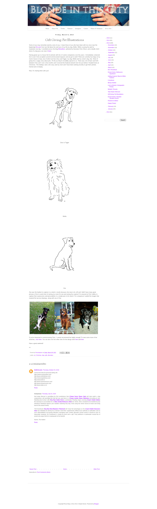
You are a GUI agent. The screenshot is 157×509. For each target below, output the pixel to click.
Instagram (78, 28)
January (110, 109)
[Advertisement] (68, 461)
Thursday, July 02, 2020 (49, 394)
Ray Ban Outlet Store (57, 400)
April (109, 65)
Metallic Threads (112, 89)
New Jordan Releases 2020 (63, 402)
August (110, 55)
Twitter (63, 28)
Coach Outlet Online (93, 400)
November (111, 47)
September (111, 52)
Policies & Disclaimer (96, 28)
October (110, 50)
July (109, 57)
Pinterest (69, 28)
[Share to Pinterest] (69, 353)
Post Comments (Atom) (43, 472)
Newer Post (33, 469)
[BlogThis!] (63, 353)
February (111, 106)
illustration (50, 355)
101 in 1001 (108, 28)
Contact (86, 28)
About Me (55, 28)
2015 (108, 38)
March (110, 67)
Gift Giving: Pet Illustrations (115, 94)
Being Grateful (112, 82)
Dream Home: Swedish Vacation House (114, 97)
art (34, 355)
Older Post (97, 469)
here (49, 51)
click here (39, 339)
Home (47, 28)
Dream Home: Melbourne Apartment (115, 72)
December (111, 45)
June (109, 60)
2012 (108, 112)
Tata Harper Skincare (114, 92)
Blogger (96, 504)
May (109, 62)
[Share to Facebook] (67, 353)
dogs (43, 355)
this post (38, 47)
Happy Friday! (112, 103)
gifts (46, 355)
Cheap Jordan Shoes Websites (79, 398)
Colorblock (111, 80)
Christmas (38, 355)
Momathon (61, 49)
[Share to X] (65, 353)
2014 (108, 40)
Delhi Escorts (38, 370)
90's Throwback (112, 69)
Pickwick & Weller (113, 100)
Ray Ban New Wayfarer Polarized (54, 409)
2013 (108, 43)
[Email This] (61, 353)
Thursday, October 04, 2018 (51, 370)
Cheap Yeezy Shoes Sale (78, 396)
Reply (36, 388)
